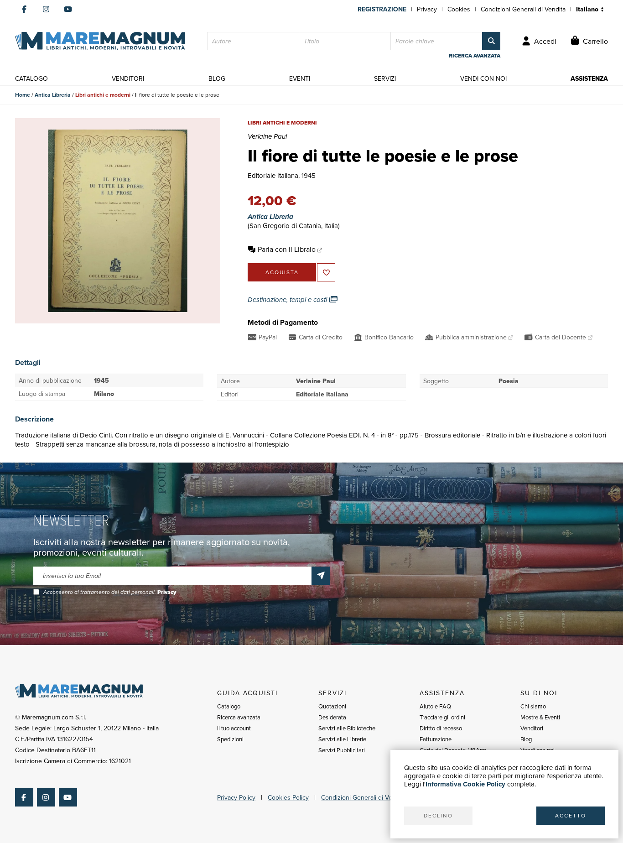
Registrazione (382, 9)
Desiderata (332, 717)
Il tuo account (234, 728)
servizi (385, 78)
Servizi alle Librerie (342, 739)
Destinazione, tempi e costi (288, 299)
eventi (299, 78)
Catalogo (228, 706)
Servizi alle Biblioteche (346, 728)
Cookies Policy (288, 797)
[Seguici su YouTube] (68, 9)
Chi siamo (533, 706)
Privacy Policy (236, 797)
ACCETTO (570, 815)
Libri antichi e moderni (102, 95)
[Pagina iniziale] (100, 41)
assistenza (589, 78)
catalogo (31, 78)
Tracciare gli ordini (442, 717)
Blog (526, 739)
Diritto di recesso (441, 728)
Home (22, 95)
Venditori (531, 728)
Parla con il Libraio (286, 249)
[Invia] (321, 576)
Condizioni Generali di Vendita (523, 9)
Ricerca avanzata (238, 717)
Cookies (458, 9)
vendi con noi (483, 78)
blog (216, 78)
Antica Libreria (53, 95)
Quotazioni (332, 706)
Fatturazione (436, 739)
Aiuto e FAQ (435, 706)
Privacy (427, 9)
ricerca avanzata (474, 56)
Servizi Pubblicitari (341, 750)
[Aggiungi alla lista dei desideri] (326, 272)
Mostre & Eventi (540, 717)
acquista (282, 272)
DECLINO (438, 815)
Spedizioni (230, 739)
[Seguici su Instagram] (46, 9)
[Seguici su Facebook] (24, 9)
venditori (128, 78)
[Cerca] (491, 41)
